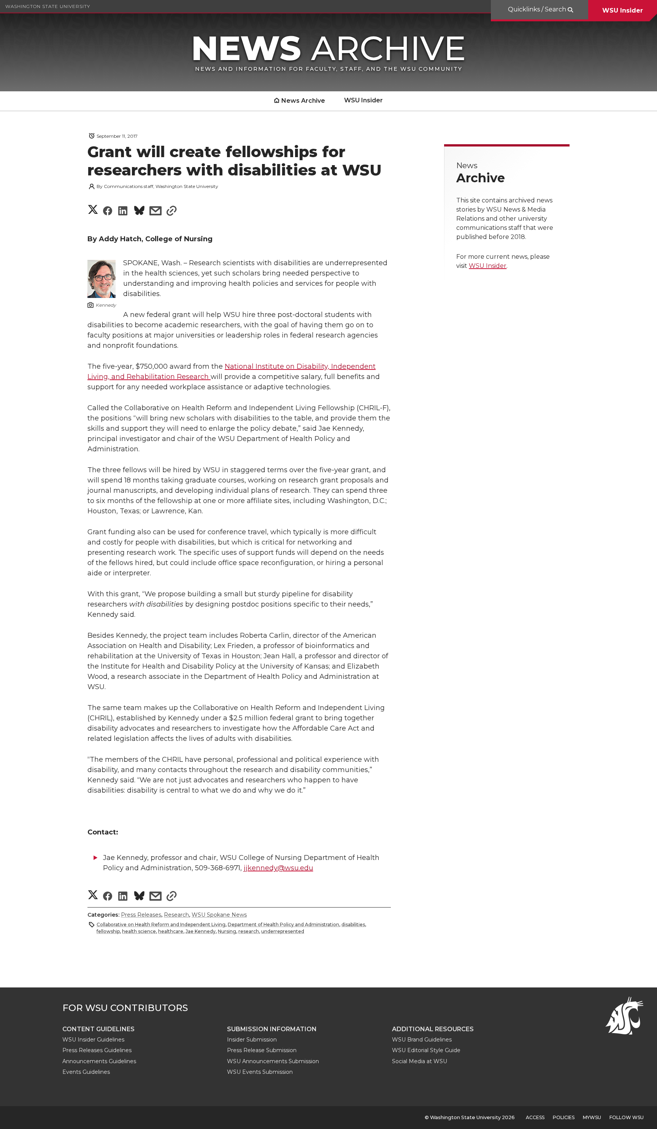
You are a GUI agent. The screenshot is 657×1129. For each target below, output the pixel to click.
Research (176, 914)
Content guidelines (98, 1029)
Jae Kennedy (201, 931)
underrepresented (282, 931)
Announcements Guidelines (99, 1061)
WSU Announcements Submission (273, 1061)
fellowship (108, 931)
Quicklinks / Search (538, 9)
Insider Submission (252, 1039)
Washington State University (47, 6)
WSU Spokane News (219, 914)
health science (139, 931)
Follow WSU (626, 1117)
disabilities (353, 924)
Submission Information (272, 1029)
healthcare (170, 931)
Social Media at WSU (419, 1061)
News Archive (303, 100)
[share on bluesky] (139, 211)
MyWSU (592, 1117)
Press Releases (141, 914)
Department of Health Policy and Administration (283, 924)
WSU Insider (622, 10)
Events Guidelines (86, 1071)
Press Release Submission (262, 1050)
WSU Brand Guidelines (422, 1039)
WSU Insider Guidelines (93, 1039)
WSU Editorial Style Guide (426, 1050)
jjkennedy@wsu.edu (278, 868)
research (248, 931)
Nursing (227, 931)
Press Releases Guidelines (97, 1050)
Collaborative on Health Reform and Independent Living (161, 924)
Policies (563, 1117)
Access (535, 1117)
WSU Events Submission (260, 1071)
